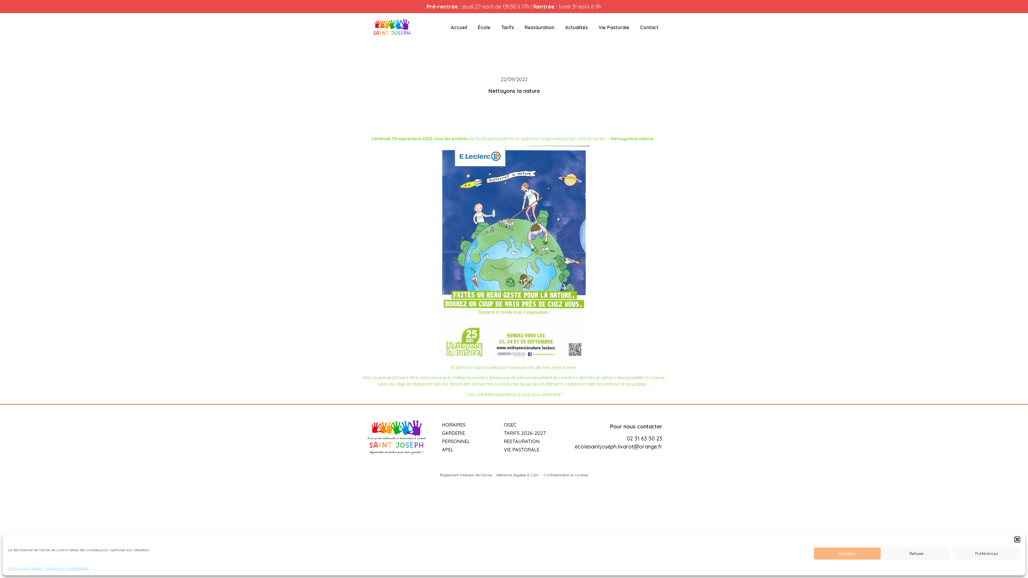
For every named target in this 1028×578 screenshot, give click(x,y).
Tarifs (507, 27)
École (484, 27)
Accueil (459, 27)
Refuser (917, 553)
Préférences (986, 553)
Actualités (576, 27)
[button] (1017, 539)
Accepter (847, 553)
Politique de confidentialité (66, 568)
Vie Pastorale (614, 27)
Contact (649, 27)
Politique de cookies (25, 568)
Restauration (539, 27)
